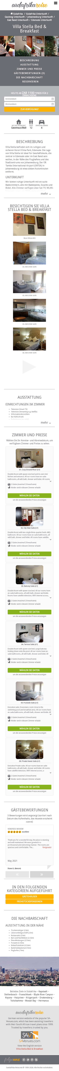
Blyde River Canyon (43, 994)
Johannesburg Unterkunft (40, 17)
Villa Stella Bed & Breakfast (29, 1049)
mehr (44, 193)
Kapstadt (43, 991)
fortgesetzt (47, 847)
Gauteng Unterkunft (15, 17)
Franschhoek (25, 994)
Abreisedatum (53, 104)
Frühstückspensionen (29, 901)
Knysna (8, 997)
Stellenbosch (10, 994)
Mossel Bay (30, 1000)
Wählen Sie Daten (29, 495)
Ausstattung (29, 64)
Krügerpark (31, 997)
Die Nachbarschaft (29, 77)
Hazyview (19, 997)
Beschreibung (29, 60)
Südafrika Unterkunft (36, 14)
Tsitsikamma (16, 1000)
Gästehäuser (29, 896)
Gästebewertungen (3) (29, 73)
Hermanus (43, 1000)
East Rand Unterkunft (18, 20)
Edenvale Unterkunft (41, 20)
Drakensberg (46, 997)
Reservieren (30, 81)
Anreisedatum (53, 99)
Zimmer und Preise (29, 69)
